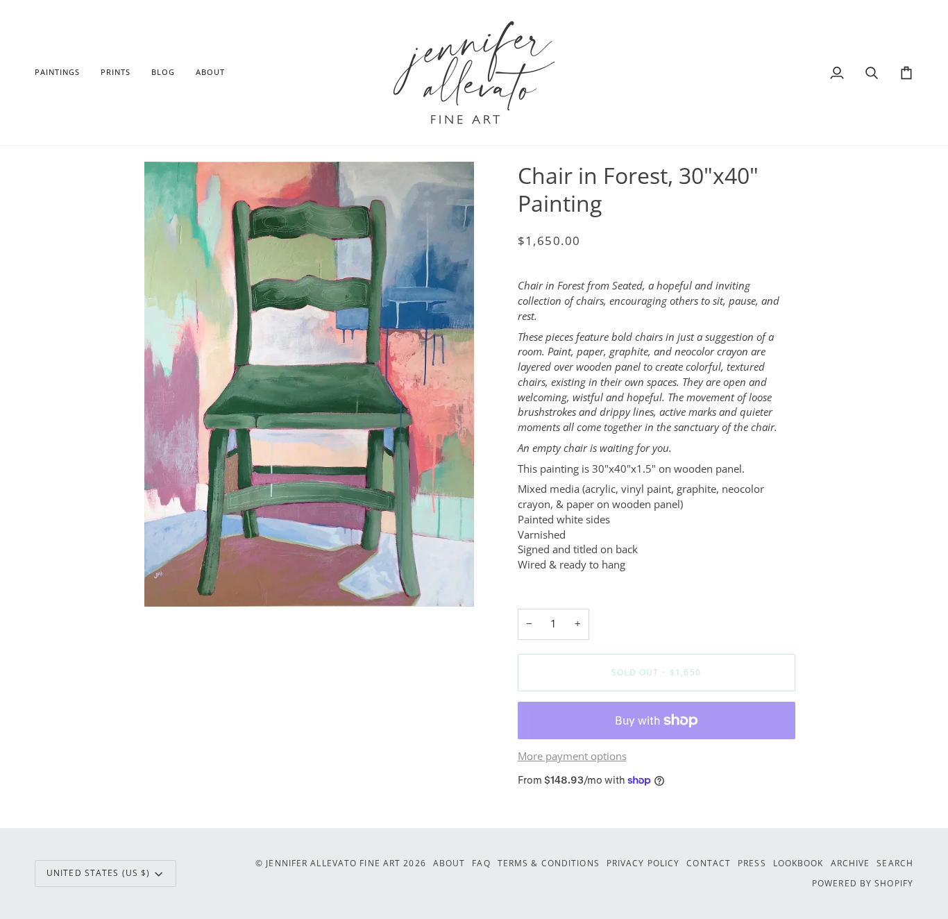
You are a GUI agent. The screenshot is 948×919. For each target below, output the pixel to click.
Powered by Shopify (862, 883)
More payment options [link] (572, 756)
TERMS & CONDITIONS (549, 863)
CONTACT (708, 863)
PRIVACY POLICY (643, 863)
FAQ (481, 863)
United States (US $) (98, 873)
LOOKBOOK (798, 863)
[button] (62, 72)
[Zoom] (170, 580)
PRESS (752, 863)
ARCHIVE (850, 863)
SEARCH (895, 863)
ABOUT (449, 863)
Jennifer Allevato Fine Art (333, 863)
